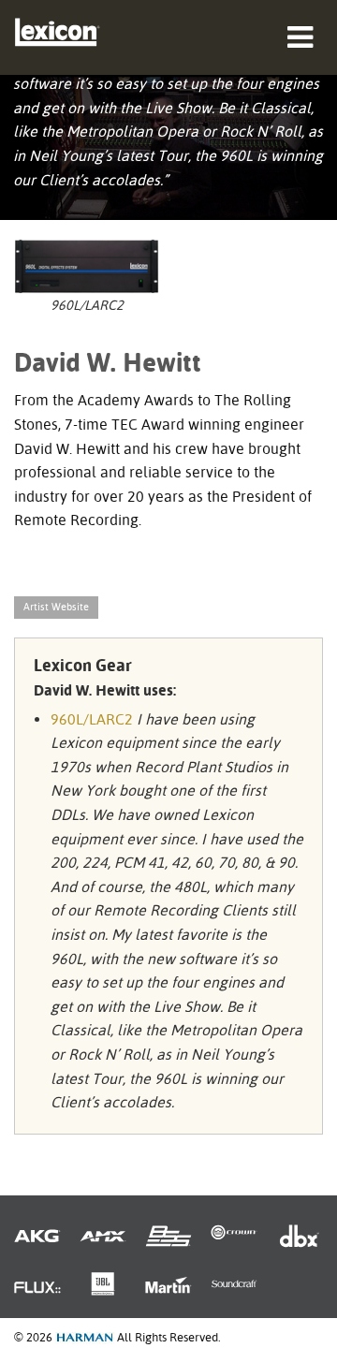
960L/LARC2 (92, 719)
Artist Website (56, 607)
